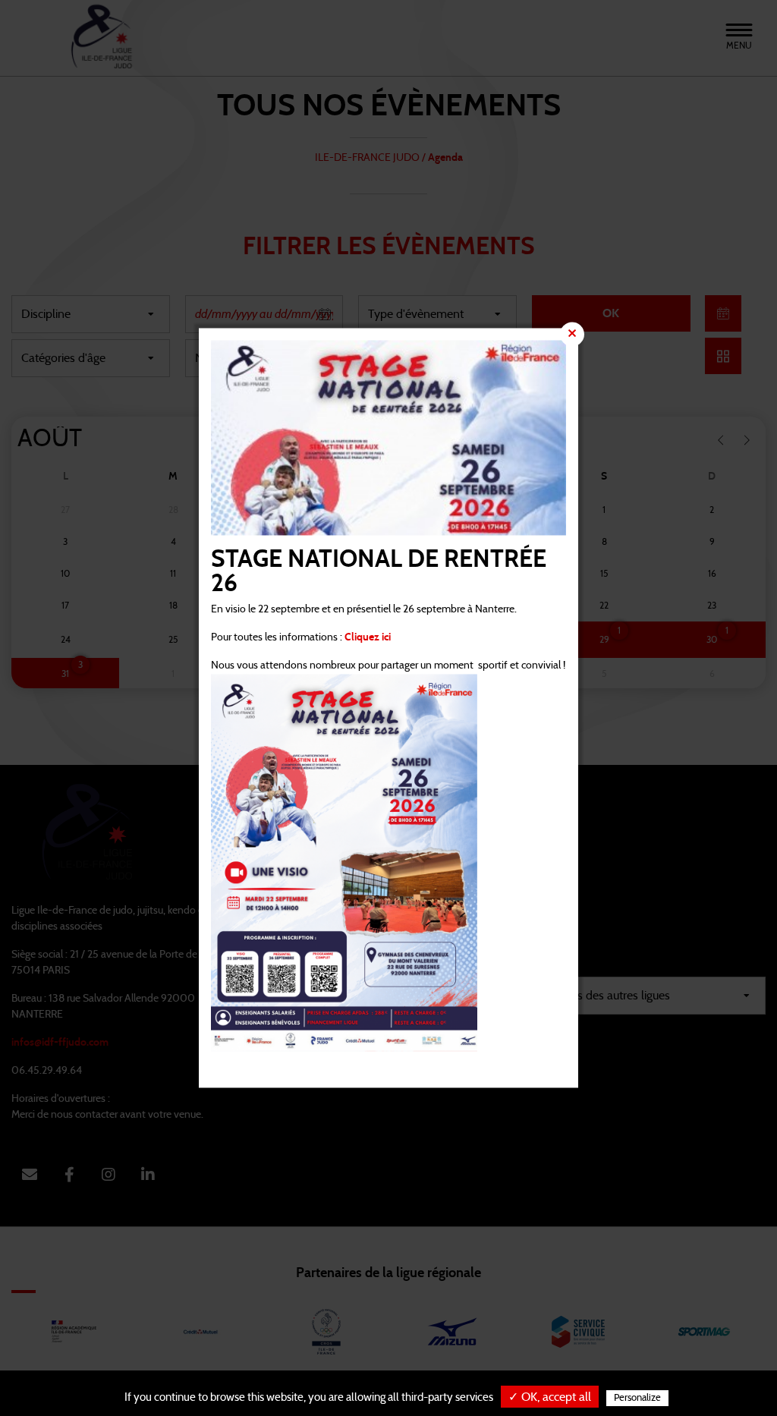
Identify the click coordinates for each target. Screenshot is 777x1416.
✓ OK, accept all (549, 1397)
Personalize (637, 1398)
